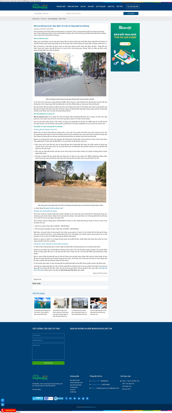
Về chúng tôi (74, 387)
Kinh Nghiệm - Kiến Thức (57, 19)
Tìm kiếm (131, 13)
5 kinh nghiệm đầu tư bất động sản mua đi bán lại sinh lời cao (98, 312)
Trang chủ (60, 6)
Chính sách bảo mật (76, 382)
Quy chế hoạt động (75, 385)
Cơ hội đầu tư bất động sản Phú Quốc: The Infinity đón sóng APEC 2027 (42, 312)
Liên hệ (72, 389)
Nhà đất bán (73, 6)
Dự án (83, 6)
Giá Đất (91, 6)
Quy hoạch (101, 6)
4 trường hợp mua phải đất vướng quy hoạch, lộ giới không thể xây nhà (79, 312)
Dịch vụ (111, 6)
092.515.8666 (106, 384)
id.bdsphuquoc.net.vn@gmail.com (107, 388)
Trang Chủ (35, 19)
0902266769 (104, 381)
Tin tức (119, 6)
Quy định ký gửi (75, 380)
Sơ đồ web (73, 392)
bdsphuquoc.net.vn (90, 407)
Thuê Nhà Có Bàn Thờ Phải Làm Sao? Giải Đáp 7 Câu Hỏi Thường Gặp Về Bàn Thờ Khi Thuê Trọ (61, 313)
